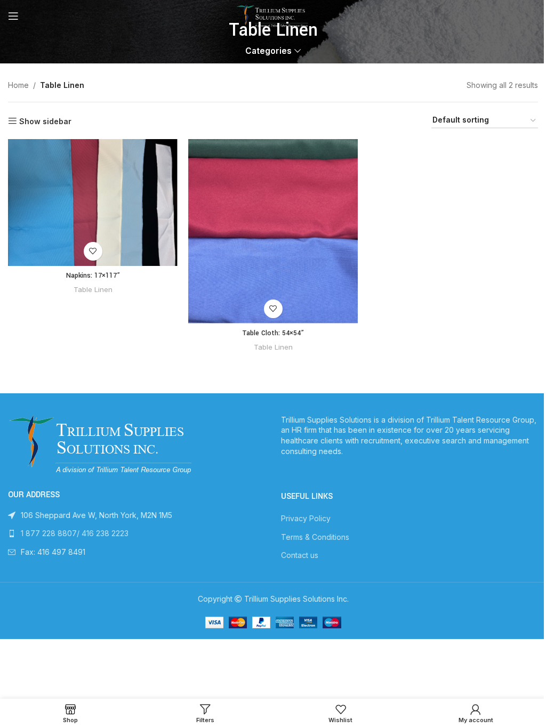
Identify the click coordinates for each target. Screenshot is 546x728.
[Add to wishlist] (93, 251)
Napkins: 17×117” (93, 275)
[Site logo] (273, 15)
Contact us (299, 555)
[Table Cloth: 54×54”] (273, 231)
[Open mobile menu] (13, 16)
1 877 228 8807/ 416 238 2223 (75, 533)
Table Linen (93, 289)
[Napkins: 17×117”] (93, 202)
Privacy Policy (306, 518)
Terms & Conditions (315, 536)
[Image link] (102, 443)
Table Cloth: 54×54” (273, 333)
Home (18, 85)
